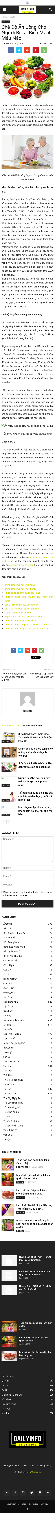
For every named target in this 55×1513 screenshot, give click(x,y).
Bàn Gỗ (7, 928)
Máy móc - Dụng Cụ (12, 1394)
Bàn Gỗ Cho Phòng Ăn (14, 933)
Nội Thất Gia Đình (12, 1033)
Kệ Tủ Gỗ (8, 1006)
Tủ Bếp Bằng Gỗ (11, 1107)
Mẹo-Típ (7, 1029)
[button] (50, 10)
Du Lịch (7, 974)
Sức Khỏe (14, 17)
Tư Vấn (6, 1116)
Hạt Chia (7, 997)
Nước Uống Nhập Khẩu (14, 1043)
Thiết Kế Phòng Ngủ (13, 1079)
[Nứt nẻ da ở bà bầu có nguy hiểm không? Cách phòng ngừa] (9, 781)
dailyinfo (8, 43)
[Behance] (7, 1493)
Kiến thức (8, 1010)
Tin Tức (7, 1088)
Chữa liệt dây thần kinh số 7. (19, 612)
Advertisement (13, 1504)
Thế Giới (7, 1070)
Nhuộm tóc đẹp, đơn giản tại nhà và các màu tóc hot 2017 (14, 676)
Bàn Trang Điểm (11, 942)
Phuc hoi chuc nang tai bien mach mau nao (26, 628)
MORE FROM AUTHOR (32, 726)
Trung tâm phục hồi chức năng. (20, 588)
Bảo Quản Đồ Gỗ (11, 951)
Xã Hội (6, 1139)
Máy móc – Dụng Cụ (13, 1020)
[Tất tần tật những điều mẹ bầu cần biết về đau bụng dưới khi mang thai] (9, 796)
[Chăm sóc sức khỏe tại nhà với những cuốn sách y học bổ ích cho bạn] (9, 752)
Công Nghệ (9, 965)
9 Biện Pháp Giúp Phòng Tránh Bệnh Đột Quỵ (41, 675)
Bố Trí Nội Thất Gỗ (12, 955)
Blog (24, 1504)
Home (4, 17)
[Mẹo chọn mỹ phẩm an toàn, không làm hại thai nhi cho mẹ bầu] (9, 811)
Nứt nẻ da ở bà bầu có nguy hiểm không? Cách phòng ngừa (34, 781)
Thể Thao (8, 1075)
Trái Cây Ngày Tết (12, 1098)
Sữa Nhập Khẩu (11, 1061)
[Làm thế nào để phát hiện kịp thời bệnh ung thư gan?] (8, 1195)
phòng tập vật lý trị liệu (21, 565)
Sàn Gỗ (6, 1056)
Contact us (33, 1504)
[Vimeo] (40, 1493)
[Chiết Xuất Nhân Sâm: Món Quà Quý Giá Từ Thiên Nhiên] (9, 1275)
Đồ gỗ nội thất (10, 978)
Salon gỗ (7, 1052)
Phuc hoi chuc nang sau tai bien (20, 620)
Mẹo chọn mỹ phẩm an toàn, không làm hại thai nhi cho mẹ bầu (35, 811)
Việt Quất (8, 1134)
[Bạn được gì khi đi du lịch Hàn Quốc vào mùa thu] (8, 1179)
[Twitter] (32, 1493)
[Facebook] (15, 1493)
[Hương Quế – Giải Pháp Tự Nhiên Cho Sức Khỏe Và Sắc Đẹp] (9, 1290)
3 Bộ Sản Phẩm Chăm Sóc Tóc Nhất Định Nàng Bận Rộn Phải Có (35, 737)
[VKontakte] (48, 1493)
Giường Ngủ (9, 992)
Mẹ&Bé (7, 1024)
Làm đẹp (5, 741)
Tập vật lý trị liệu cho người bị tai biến (23, 616)
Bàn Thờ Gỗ (9, 937)
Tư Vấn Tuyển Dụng (13, 1125)
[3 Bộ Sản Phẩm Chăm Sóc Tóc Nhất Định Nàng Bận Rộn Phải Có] (9, 737)
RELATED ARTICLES (10, 726)
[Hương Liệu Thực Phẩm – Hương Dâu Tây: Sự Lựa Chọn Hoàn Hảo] (9, 1260)
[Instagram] (23, 1493)
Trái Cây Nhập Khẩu (13, 1102)
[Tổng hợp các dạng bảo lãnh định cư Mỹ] (8, 1164)
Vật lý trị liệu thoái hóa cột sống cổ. (22, 608)
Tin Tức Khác (9, 1093)
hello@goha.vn (33, 1471)
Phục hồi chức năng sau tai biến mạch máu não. (29, 624)
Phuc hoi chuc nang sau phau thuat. (22, 592)
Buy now (44, 1504)
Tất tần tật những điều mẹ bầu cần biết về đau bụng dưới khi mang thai (35, 796)
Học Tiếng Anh (10, 1001)
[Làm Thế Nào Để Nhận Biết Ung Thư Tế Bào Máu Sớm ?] (8, 1210)
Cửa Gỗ (7, 969)
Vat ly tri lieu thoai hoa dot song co (21, 604)
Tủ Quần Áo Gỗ (11, 1111)
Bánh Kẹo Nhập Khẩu (14, 946)
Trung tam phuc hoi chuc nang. (20, 584)
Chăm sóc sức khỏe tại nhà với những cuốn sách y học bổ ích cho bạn (35, 752)
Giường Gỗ (8, 988)
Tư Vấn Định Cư (11, 1121)
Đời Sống (7, 983)
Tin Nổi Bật (9, 1084)
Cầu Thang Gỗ (10, 960)
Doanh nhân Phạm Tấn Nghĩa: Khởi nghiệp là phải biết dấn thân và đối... (34, 1224)
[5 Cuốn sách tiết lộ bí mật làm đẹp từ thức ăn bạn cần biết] (9, 767)
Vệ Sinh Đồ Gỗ (10, 1130)
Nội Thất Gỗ (9, 1038)
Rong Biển (8, 1047)
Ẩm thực (7, 923)
